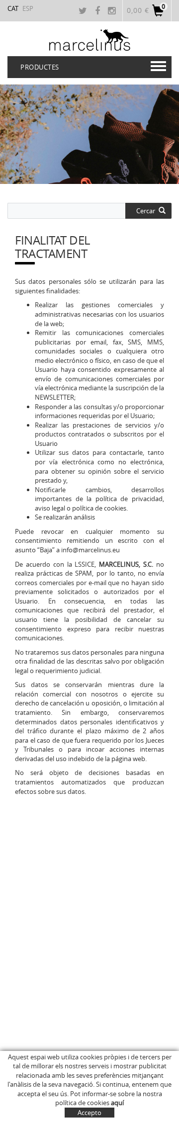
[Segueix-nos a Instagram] (113, 11)
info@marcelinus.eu (90, 549)
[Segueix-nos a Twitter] (84, 11)
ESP (27, 8)
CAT (12, 8)
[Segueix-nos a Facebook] (98, 11)
